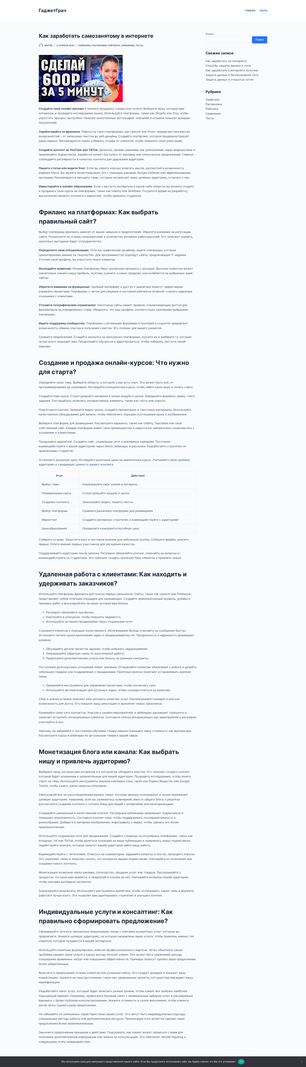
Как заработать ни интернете (226, 61)
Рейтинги (114, 45)
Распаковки (99, 45)
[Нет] (301, 1061)
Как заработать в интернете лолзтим (232, 70)
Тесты (263, 10)
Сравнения (127, 45)
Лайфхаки (84, 45)
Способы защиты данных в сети (228, 65)
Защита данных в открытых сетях (230, 79)
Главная (250, 10)
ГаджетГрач (52, 10)
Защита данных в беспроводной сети (232, 75)
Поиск (210, 34)
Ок (241, 1061)
